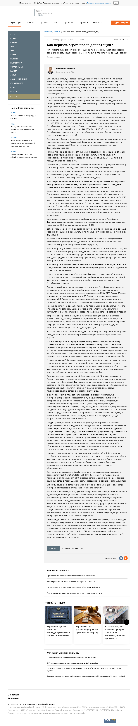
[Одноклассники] (126, 558)
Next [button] (127, 622)
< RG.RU (39, 15)
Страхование (16, 83)
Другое (13, 91)
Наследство (16, 63)
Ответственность (54, 57)
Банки (13, 38)
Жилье (13, 47)
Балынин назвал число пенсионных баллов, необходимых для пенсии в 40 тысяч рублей (84, 669)
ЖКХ (12, 51)
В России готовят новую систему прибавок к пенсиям (71, 657)
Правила (44, 22)
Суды (12, 87)
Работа (13, 71)
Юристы (30, 22)
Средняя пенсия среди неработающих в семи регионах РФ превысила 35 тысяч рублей (86, 676)
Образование (16, 67)
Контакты (97, 22)
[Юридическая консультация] (20, 13)
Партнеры (68, 22)
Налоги (14, 59)
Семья (13, 75)
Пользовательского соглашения (99, 3)
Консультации (14, 22)
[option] (58, 625)
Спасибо (53, 548)
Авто (12, 34)
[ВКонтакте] (121, 558)
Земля (13, 55)
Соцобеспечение (18, 79)
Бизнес (13, 42)
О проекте (83, 22)
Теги (55, 22)
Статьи (13, 97)
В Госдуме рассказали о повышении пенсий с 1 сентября (72, 663)
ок (116, 3)
